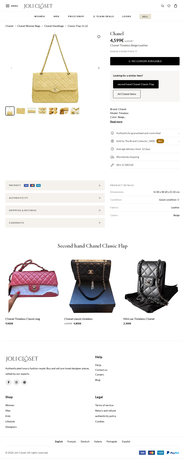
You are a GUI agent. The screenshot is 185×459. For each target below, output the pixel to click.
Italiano (98, 441)
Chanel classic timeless (78, 318)
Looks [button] (126, 16)
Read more (116, 121)
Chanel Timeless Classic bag (22, 318)
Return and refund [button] (105, 410)
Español (126, 441)
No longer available (146, 61)
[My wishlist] (169, 6)
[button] (99, 68)
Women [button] (39, 16)
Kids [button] (7, 416)
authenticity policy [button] (105, 416)
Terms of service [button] (104, 405)
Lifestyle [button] (10, 421)
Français (71, 441)
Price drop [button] (76, 16)
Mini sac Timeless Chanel (138, 318)
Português (112, 441)
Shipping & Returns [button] (22, 210)
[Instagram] (16, 382)
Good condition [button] (122, 51)
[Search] (163, 6)
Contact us (101, 369)
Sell (145, 16)
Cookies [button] (99, 421)
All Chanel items (127, 93)
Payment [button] (15, 185)
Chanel (117, 34)
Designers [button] (11, 426)
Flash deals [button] (105, 16)
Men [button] (56, 16)
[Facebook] (8, 382)
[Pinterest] (24, 382)
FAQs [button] (98, 365)
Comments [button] (16, 222)
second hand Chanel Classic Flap (136, 84)
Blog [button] (97, 379)
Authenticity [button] (18, 197)
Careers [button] (99, 374)
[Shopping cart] (175, 6)
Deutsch (85, 441)
